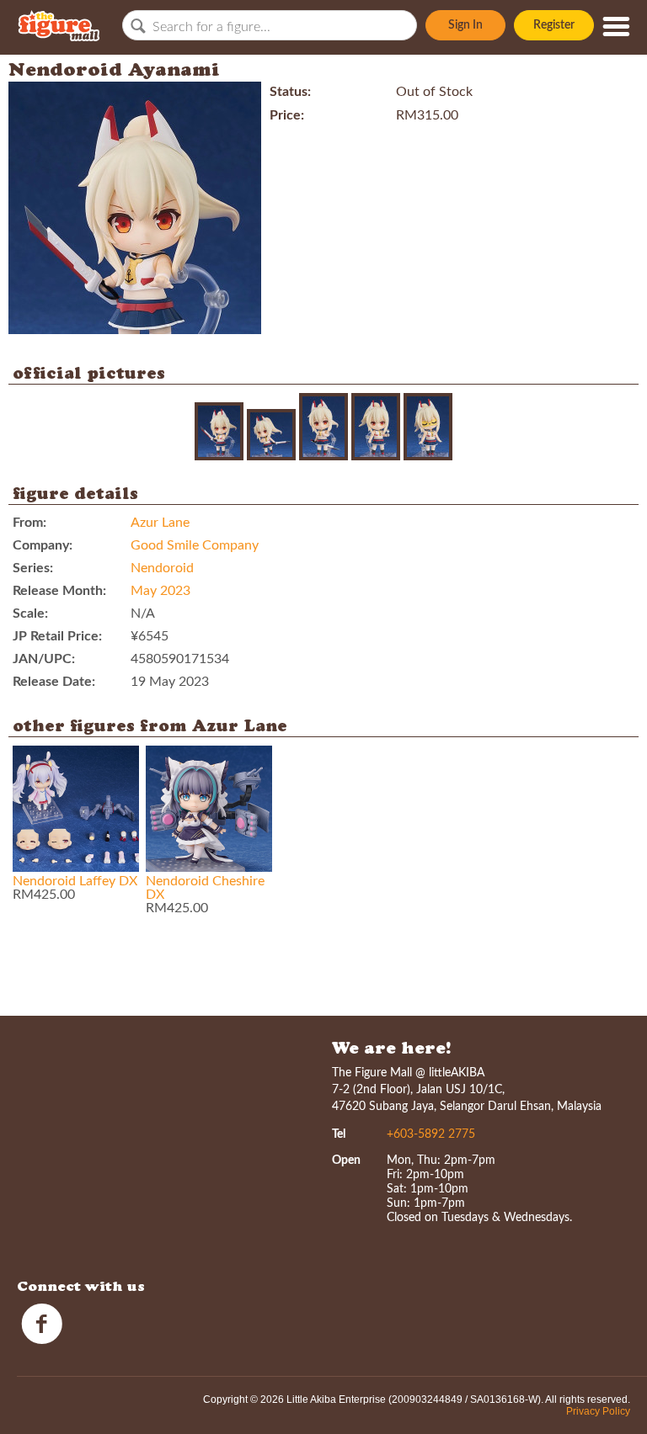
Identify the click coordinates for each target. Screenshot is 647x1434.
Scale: (30, 613)
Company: (42, 545)
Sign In (465, 25)
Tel (338, 1134)
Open (346, 1160)
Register (554, 25)
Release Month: (59, 591)
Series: (33, 568)
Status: (290, 91)
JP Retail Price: (57, 636)
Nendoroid (162, 568)
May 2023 (160, 591)
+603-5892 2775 (431, 1134)
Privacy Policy (598, 1411)
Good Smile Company (195, 545)
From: (29, 522)
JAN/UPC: (44, 659)
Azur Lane (160, 522)
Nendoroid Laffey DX (75, 881)
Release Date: (54, 681)
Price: (287, 115)
